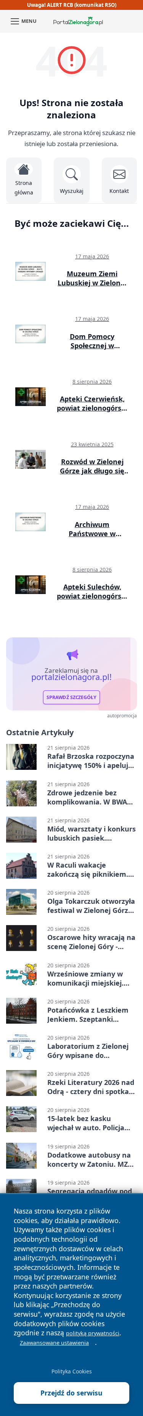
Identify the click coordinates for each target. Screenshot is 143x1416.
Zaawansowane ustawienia (54, 1342)
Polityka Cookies (71, 1371)
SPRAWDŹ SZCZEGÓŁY (71, 697)
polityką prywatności (92, 1333)
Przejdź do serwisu (71, 1392)
